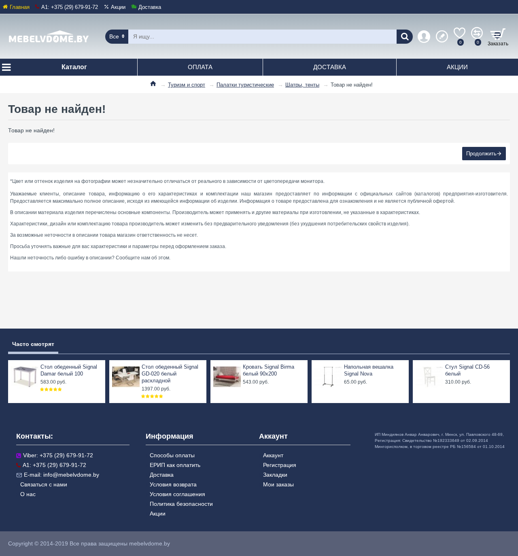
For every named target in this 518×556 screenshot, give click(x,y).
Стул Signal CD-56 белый (467, 370)
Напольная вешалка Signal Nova (368, 370)
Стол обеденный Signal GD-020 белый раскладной (170, 374)
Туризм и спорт (186, 85)
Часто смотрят (33, 344)
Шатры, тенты (302, 85)
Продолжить (481, 154)
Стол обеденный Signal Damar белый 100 (68, 370)
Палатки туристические (245, 85)
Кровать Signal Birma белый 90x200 (268, 370)
